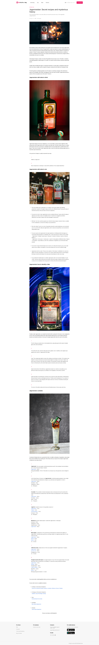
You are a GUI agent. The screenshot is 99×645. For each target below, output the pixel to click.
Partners (47, 2)
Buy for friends (19, 633)
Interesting (32, 2)
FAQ (17, 627)
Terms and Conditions (20, 631)
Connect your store (36, 627)
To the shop (79, 2)
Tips (38, 2)
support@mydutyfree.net (55, 630)
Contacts (18, 629)
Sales (42, 2)
